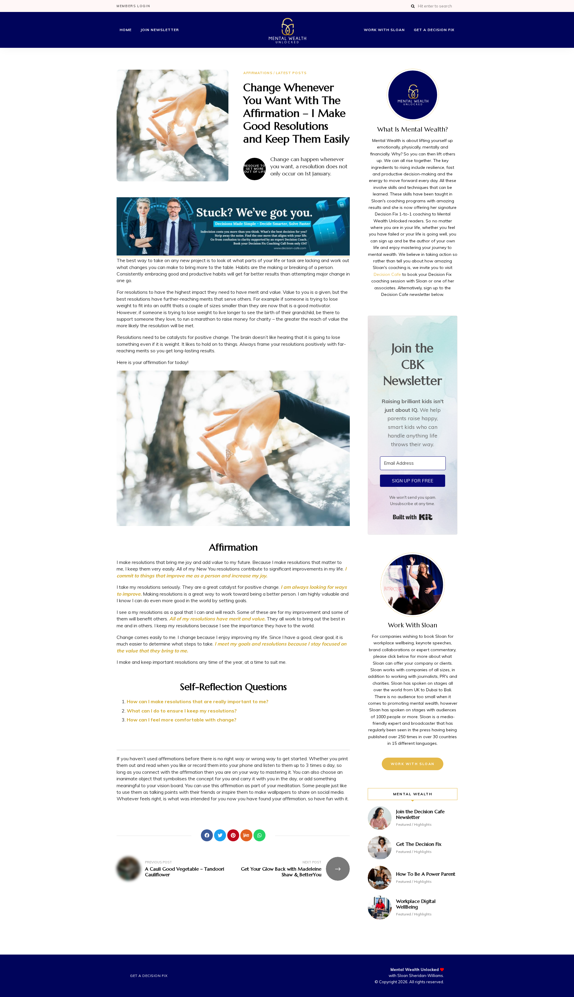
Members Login (133, 6)
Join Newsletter (160, 29)
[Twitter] (220, 835)
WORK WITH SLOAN (412, 764)
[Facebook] (207, 835)
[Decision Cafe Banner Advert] (233, 254)
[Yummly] (246, 835)
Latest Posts (291, 73)
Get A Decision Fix (434, 29)
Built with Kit (413, 517)
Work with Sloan (384, 29)
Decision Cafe (387, 274)
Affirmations (257, 73)
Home (126, 29)
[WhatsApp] (259, 835)
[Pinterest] (233, 835)
